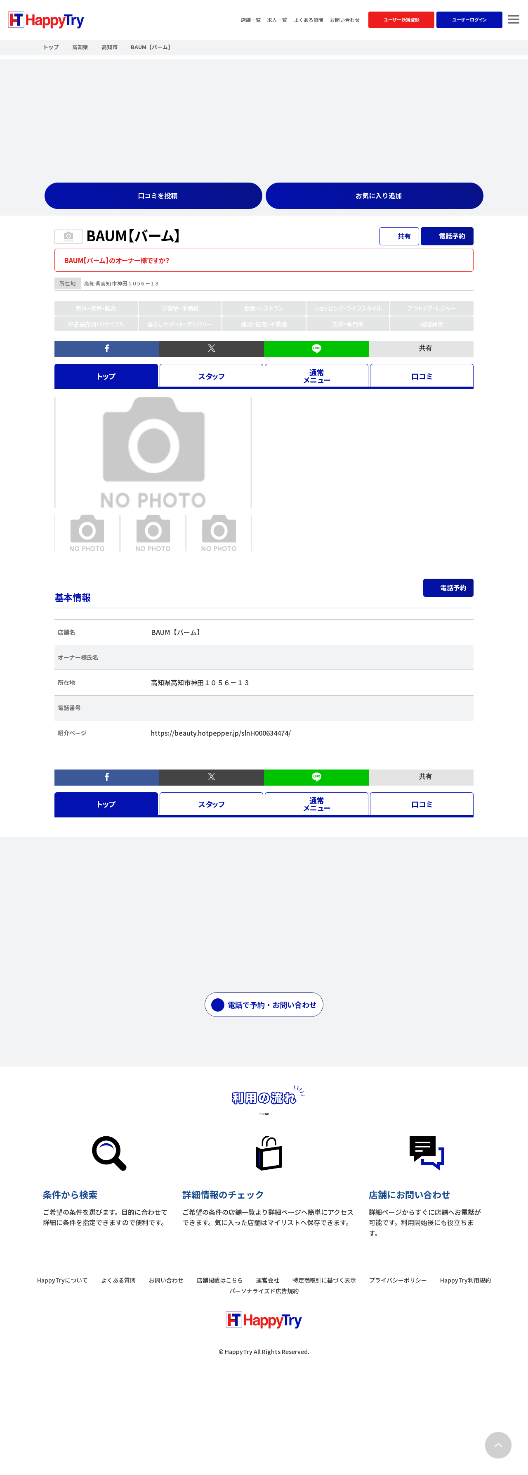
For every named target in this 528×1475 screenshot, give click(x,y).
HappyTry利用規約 (465, 1280)
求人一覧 (277, 20)
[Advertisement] (264, 117)
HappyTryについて (62, 1280)
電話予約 (453, 587)
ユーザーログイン (469, 19)
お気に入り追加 (379, 195)
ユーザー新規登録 (402, 19)
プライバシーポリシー (398, 1280)
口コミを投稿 (157, 195)
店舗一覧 (251, 20)
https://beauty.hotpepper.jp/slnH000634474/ (221, 733)
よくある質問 (308, 20)
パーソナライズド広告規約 (264, 1291)
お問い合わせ (345, 20)
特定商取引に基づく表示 (324, 1280)
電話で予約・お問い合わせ (272, 1004)
